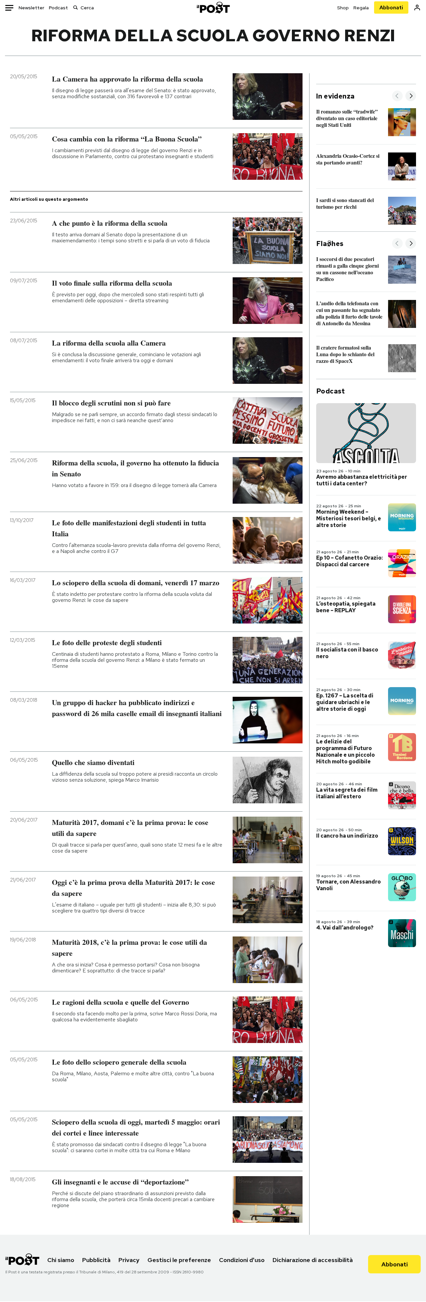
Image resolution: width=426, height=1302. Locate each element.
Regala (361, 8)
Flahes (329, 243)
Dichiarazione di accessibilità (313, 1260)
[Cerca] (75, 7)
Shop (343, 8)
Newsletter (31, 8)
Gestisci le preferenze (179, 1260)
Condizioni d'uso (242, 1260)
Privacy (128, 1260)
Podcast (58, 8)
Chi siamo (60, 1260)
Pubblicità (96, 1260)
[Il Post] (213, 7)
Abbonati (391, 7)
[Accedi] (417, 7)
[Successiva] (410, 96)
